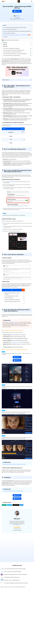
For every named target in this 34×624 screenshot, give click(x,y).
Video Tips (5, 44)
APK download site (12, 181)
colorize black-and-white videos (17, 342)
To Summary (5, 36)
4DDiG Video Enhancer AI (14, 322)
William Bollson (18, 15)
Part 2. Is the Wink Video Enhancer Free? (10, 29)
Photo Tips (5, 42)
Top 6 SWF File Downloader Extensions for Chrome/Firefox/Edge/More (15, 53)
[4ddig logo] (3, 1)
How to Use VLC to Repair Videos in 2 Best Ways (11, 48)
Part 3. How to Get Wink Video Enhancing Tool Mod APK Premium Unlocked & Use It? (17, 31)
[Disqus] (17, 548)
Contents (4, 25)
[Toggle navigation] (31, 1)
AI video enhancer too (14, 124)
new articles (5, 46)
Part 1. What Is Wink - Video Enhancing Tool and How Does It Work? (14, 27)
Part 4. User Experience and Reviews (9, 33)
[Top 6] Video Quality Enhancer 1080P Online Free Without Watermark (14, 464)
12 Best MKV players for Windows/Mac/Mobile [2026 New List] (13, 50)
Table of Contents (5, 79)
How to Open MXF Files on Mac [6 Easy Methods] (11, 55)
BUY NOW (18, 11)
